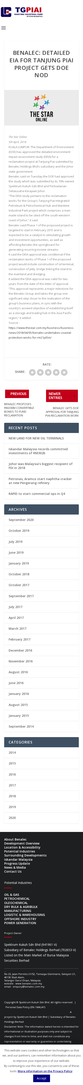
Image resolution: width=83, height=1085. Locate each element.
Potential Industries (19, 851)
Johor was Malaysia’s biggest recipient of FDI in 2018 (41, 466)
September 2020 (21, 520)
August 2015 (18, 705)
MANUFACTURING (17, 911)
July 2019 (15, 542)
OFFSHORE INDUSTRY (20, 919)
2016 (12, 774)
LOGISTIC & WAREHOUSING (24, 915)
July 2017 (15, 607)
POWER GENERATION (20, 923)
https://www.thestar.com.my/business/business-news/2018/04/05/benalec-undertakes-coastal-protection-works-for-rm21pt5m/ (41, 332)
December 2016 (20, 650)
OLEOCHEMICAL (16, 903)
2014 (12, 752)
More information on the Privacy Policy (45, 1071)
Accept (41, 1078)
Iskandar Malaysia (18, 859)
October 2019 (19, 530)
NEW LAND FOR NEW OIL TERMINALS (36, 438)
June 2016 (16, 683)
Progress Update (17, 863)
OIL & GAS (11, 894)
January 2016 (19, 694)
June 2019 (16, 552)
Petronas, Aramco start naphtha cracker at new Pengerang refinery (40, 481)
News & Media (15, 867)
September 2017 (21, 596)
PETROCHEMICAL (17, 898)
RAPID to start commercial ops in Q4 (37, 494)
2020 (12, 818)
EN (32, 1007)
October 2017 (19, 585)
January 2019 (19, 563)
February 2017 (19, 639)
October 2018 (19, 574)
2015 (12, 763)
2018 (12, 796)
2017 (12, 785)
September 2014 (21, 726)
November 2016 (21, 661)
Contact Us (12, 871)
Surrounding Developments (25, 855)
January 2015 (19, 715)
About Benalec (15, 839)
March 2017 (17, 628)
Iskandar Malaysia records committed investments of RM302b (38, 451)
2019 (12, 807)
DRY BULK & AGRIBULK (21, 907)
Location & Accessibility (22, 847)
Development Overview (21, 843)
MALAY (40, 1007)
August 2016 (18, 672)
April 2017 (16, 618)
